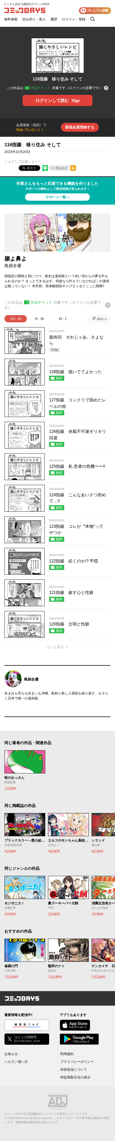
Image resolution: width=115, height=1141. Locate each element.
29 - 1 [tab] (62, 318)
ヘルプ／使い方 (16, 1062)
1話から (102, 318)
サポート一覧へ (57, 197)
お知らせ (11, 1054)
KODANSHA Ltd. (18, 1118)
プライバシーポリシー (77, 1062)
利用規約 (67, 1054)
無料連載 (11, 19)
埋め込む (62, 168)
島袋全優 (12, 265)
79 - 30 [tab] (39, 318)
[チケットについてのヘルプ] (106, 88)
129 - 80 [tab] (15, 318)
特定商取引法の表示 (75, 1077)
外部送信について (73, 1070)
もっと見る (55, 647)
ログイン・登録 (73, 19)
